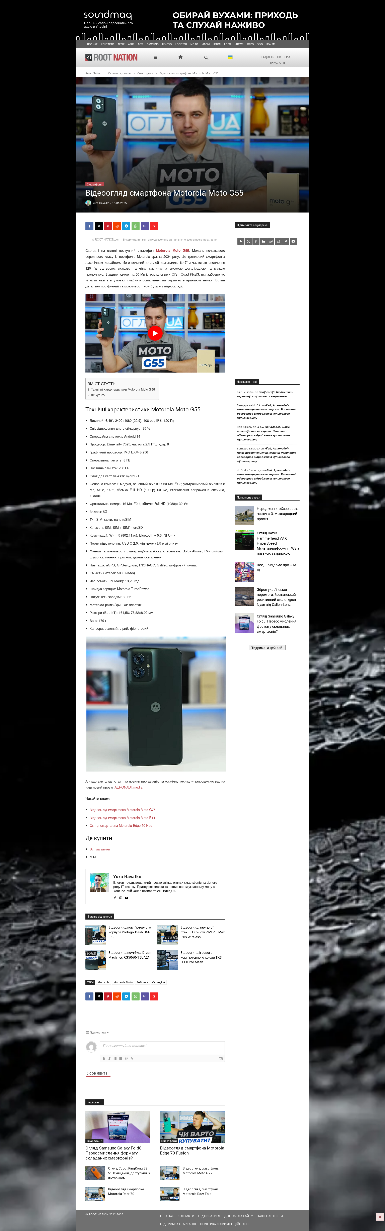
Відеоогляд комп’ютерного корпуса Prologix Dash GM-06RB (129, 932)
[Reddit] (270, 241)
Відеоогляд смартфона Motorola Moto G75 (122, 809)
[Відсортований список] (115, 1058)
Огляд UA (158, 982)
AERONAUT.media (128, 787)
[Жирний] (104, 1058)
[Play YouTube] (155, 333)
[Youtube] (126, 896)
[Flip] (154, 226)
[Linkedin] (263, 241)
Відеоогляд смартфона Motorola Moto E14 (122, 817)
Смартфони (145, 73)
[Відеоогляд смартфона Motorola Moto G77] (169, 1173)
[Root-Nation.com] (111, 57)
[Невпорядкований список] (121, 1058)
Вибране (142, 982)
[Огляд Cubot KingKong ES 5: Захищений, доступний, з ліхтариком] (95, 1173)
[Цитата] (126, 1058)
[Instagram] (120, 896)
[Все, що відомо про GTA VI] (244, 571)
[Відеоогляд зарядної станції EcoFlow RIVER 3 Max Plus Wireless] (167, 935)
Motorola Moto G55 (172, 250)
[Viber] (145, 226)
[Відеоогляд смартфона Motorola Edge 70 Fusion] (192, 1127)
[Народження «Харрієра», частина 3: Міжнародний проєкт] (244, 515)
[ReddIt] (117, 226)
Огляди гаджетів (119, 73)
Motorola (103, 982)
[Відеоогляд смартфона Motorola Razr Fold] (169, 1194)
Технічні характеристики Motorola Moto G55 (123, 389)
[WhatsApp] (136, 226)
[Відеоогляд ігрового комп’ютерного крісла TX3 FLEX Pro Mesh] (167, 960)
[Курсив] (109, 1058)
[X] (99, 226)
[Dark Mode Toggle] (380, 1217)
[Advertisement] (267, 312)
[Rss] (240, 241)
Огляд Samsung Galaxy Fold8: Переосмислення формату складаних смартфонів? (113, 1153)
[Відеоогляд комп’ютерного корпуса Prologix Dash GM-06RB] (95, 935)
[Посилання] (132, 1058)
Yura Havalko (127, 876)
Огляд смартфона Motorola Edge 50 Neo (121, 825)
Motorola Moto (123, 982)
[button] (206, 57)
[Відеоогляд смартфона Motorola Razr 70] (95, 1194)
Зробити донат (267, 647)
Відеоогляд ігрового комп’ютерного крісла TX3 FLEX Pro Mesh (201, 957)
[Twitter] (248, 241)
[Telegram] (126, 226)
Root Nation (93, 73)
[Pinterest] (108, 226)
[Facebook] (89, 226)
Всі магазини (100, 848)
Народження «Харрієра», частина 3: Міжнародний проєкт (277, 514)
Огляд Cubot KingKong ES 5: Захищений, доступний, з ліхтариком (129, 1173)
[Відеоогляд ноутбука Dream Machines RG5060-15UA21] (95, 960)
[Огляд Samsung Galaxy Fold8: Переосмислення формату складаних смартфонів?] (117, 1127)
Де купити (98, 394)
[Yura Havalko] (99, 886)
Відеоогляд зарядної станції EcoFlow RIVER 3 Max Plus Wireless (202, 932)
